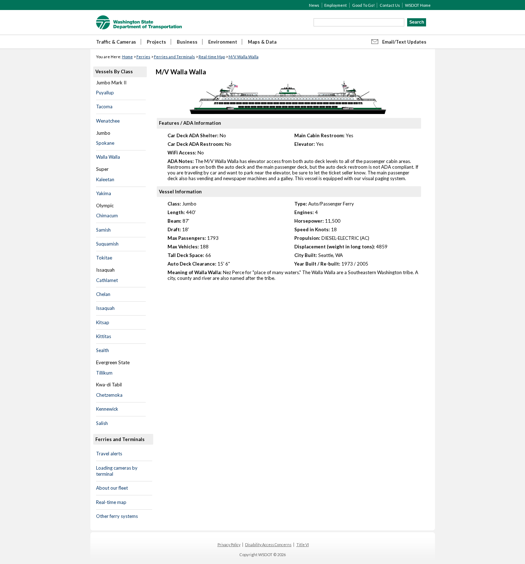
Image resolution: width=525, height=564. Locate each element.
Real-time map (111, 502)
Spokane (105, 143)
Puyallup (105, 92)
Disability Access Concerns (268, 545)
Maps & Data (262, 42)
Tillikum (104, 373)
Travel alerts (109, 453)
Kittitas (103, 336)
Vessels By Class (114, 71)
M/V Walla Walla (244, 56)
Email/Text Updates (404, 42)
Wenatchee (108, 121)
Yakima (103, 193)
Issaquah (105, 308)
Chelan (103, 294)
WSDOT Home (418, 5)
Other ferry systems (117, 516)
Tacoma (104, 106)
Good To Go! (363, 5)
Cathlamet (107, 280)
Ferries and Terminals (174, 56)
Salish (102, 423)
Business (187, 42)
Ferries (143, 56)
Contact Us (390, 5)
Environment (222, 42)
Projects (156, 42)
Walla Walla (108, 157)
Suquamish (107, 244)
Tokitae (104, 258)
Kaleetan (105, 179)
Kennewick (107, 409)
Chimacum (107, 215)
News (314, 5)
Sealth (102, 350)
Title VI (302, 545)
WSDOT (139, 22)
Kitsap (102, 322)
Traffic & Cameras (116, 42)
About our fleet (112, 488)
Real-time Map (212, 56)
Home (127, 56)
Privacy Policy (229, 545)
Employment (335, 5)
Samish (103, 230)
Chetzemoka (109, 395)
